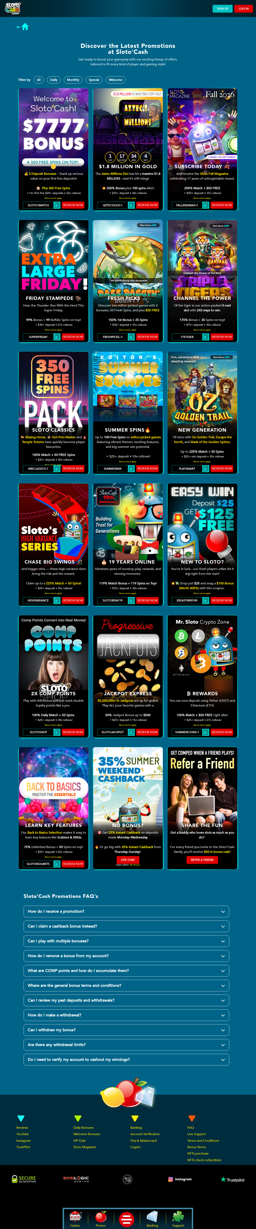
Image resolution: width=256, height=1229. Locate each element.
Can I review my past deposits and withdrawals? (71, 1000)
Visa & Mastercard (143, 1141)
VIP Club (79, 1141)
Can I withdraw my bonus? (52, 1030)
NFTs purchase (198, 1153)
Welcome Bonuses (86, 1134)
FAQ (190, 1127)
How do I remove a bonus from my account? (68, 956)
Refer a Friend (202, 860)
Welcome (115, 80)
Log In (244, 9)
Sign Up (222, 9)
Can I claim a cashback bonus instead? (62, 926)
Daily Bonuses (83, 1127)
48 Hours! (135, 864)
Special (94, 80)
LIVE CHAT (128, 860)
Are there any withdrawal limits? (57, 1044)
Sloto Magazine (84, 1147)
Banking (136, 1127)
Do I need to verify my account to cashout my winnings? (79, 1059)
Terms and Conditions (203, 1141)
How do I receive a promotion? (56, 911)
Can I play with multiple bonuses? (58, 941)
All (39, 80)
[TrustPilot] (232, 1179)
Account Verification (145, 1134)
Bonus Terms (196, 1147)
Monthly (73, 80)
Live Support (196, 1134)
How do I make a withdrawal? (54, 1015)
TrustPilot (23, 1147)
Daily (53, 80)
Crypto (135, 1147)
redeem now (73, 205)
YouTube (22, 1134)
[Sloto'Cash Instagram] (180, 1179)
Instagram (23, 1141)
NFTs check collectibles (204, 1160)
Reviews (22, 1127)
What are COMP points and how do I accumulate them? (78, 970)
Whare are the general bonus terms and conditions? (74, 985)
